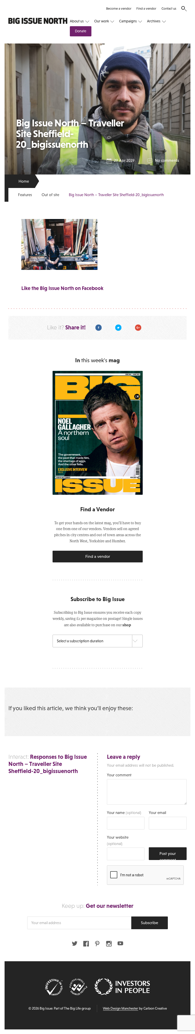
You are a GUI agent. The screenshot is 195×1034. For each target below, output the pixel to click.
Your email (157, 812)
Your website (117, 840)
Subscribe (149, 922)
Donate (80, 31)
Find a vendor (146, 8)
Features (25, 195)
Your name (124, 812)
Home (24, 181)
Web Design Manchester (120, 1008)
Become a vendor (118, 8)
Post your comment (167, 855)
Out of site (50, 195)
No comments (167, 160)
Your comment (119, 775)
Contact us (168, 8)
